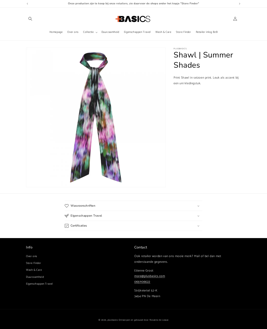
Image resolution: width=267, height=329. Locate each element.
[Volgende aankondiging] (239, 3)
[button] (30, 18)
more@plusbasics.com (149, 276)
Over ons (31, 256)
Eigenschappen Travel (39, 284)
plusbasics (113, 320)
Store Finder (33, 263)
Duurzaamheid (35, 277)
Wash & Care (34, 270)
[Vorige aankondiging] (27, 3)
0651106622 (142, 281)
